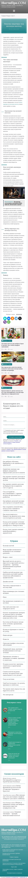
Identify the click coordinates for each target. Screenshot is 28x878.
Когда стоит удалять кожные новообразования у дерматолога (13, 531)
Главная (3, 16)
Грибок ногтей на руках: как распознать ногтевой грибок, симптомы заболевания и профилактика (13, 574)
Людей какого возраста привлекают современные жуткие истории (14, 744)
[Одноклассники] (12, 318)
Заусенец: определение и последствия (12, 586)
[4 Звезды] (20, 314)
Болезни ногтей (8, 545)
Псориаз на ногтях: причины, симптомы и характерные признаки (13, 665)
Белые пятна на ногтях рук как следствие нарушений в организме (13, 850)
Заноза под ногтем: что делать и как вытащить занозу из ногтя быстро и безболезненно (14, 864)
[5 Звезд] (21, 314)
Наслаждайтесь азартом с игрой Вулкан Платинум (12, 781)
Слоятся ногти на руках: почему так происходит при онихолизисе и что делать (13, 673)
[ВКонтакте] (8, 318)
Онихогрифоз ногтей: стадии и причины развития (13, 870)
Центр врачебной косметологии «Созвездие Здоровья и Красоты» (12, 788)
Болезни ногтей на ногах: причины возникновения (11, 854)
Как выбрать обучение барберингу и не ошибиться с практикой (13, 463)
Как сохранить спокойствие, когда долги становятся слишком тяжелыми (13, 508)
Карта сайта (14, 867)
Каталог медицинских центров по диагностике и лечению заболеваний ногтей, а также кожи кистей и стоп (14, 615)
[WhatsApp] (8, 322)
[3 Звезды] (19, 314)
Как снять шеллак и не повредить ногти (11, 607)
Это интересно (8, 695)
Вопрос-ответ (10, 16)
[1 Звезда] (16, 314)
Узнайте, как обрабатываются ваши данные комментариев (12, 442)
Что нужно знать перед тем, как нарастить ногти (14, 690)
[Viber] (5, 322)
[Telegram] (16, 318)
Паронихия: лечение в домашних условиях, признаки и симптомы (14, 658)
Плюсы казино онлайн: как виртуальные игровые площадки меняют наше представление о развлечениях (14, 721)
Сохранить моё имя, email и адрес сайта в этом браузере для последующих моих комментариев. (13, 431)
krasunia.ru (9, 877)
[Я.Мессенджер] (5, 318)
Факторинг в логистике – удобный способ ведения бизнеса (15, 733)
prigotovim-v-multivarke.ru (19, 877)
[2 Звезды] (17, 314)
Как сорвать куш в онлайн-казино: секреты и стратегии (15, 709)
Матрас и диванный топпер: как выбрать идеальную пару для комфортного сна (13, 805)
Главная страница (14, 857)
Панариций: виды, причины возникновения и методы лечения (12, 650)
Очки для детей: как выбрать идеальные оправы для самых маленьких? (14, 756)
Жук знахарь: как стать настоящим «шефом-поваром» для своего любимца (14, 796)
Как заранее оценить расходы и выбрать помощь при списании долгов (14, 478)
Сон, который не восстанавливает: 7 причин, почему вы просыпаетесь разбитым (12, 494)
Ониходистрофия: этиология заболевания (13, 644)
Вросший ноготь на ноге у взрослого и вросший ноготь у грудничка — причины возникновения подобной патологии (13, 564)
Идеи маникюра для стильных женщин (13, 592)
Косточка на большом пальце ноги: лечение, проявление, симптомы (13, 623)
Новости (6, 639)
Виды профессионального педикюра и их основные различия (12, 551)
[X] (20, 318)
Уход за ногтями (8, 679)
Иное (5, 597)
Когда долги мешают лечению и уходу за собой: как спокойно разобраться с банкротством (14, 523)
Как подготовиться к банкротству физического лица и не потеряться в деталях (14, 516)
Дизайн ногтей (8, 581)
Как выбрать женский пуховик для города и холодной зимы (13, 502)
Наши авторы (7, 635)
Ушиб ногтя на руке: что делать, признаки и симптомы (14, 684)
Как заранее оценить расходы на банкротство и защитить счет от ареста (13, 486)
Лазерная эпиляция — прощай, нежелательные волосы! (12, 813)
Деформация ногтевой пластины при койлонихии (12, 860)
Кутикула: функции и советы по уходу (13, 630)
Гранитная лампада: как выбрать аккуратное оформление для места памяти (14, 470)
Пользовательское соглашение (14, 873)
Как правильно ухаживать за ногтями (13, 602)
